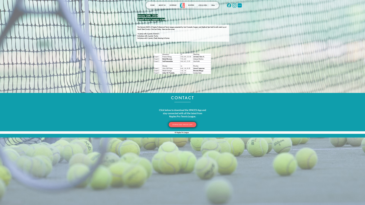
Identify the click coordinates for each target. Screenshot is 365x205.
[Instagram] (234, 5)
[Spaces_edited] (240, 5)
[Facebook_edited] (229, 5)
